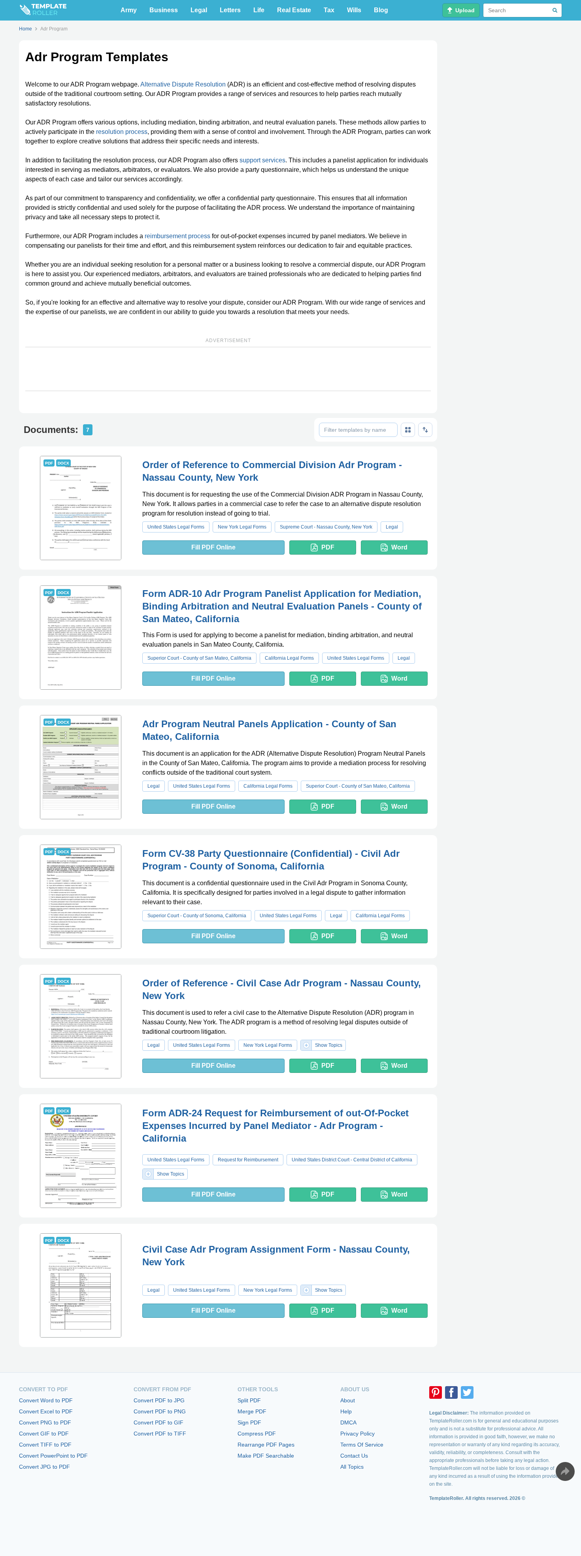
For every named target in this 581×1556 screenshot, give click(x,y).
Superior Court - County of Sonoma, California (196, 915)
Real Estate (294, 10)
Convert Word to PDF (46, 1400)
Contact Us (354, 1456)
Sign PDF (249, 1422)
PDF (327, 547)
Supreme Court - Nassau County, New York (326, 527)
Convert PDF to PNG (160, 1411)
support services (262, 160)
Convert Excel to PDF (46, 1411)
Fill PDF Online (213, 547)
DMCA (348, 1422)
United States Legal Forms (175, 527)
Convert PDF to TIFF (160, 1433)
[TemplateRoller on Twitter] (467, 1392)
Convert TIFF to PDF (45, 1444)
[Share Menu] (565, 1471)
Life (258, 10)
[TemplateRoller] (42, 10)
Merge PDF (252, 1411)
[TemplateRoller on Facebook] (451, 1392)
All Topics (352, 1467)
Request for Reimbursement (248, 1160)
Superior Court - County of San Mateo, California (199, 658)
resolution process (121, 131)
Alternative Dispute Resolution (183, 84)
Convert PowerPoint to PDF (53, 1456)
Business (163, 10)
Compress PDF (257, 1433)
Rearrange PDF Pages (266, 1444)
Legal (199, 10)
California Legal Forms (289, 658)
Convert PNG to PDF (45, 1422)
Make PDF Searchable (266, 1456)
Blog (381, 10)
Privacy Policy (357, 1433)
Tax (329, 10)
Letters (230, 10)
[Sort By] (425, 430)
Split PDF (249, 1400)
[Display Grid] (408, 430)
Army (129, 10)
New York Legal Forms (242, 527)
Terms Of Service (361, 1444)
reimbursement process (177, 236)
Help (346, 1411)
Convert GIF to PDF (44, 1433)
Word (399, 547)
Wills (354, 10)
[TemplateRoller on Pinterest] (435, 1392)
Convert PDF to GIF (158, 1422)
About (347, 1400)
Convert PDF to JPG (159, 1400)
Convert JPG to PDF (44, 1467)
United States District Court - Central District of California (352, 1160)
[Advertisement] (228, 369)
